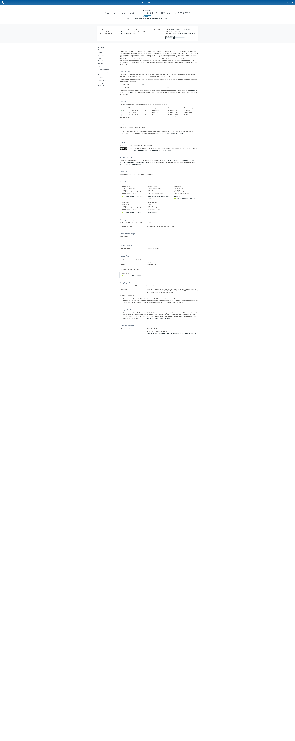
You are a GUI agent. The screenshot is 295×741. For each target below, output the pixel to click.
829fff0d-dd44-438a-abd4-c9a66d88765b (180, 30)
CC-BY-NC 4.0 (172, 36)
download (124, 31)
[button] (288, 2)
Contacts (100, 66)
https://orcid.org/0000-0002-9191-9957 (133, 196)
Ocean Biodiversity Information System (130, 164)
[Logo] (3, 2)
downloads (194, 90)
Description (101, 47)
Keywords (100, 63)
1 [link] (176, 117)
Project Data (101, 77)
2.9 (122, 112)
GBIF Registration (102, 61)
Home (141, 2)
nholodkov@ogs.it (152, 212)
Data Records (101, 50)
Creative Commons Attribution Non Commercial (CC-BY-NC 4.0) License (152, 150)
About (149, 2)
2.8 (122, 114)
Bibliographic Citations (103, 83)
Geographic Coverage (103, 69)
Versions (100, 52)
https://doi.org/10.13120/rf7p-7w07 (177, 133)
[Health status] (285, 2)
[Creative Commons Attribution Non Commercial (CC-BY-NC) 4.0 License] (123, 148)
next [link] (196, 117)
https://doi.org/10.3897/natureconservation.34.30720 (155, 318)
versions (129, 92)
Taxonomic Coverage (103, 72)
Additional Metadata (103, 85)
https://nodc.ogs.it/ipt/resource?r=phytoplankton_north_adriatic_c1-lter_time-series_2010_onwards (171, 333)
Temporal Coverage (103, 74)
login (291, 2)
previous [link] (172, 117)
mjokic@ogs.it (177, 196)
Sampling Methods (102, 80)
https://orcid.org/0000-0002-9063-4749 (185, 198)
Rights (99, 58)
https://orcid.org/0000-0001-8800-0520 (133, 212)
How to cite (101, 55)
